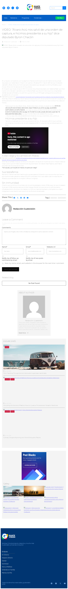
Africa (7, 347)
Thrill (12, 379)
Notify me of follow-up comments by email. (10, 259)
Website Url (51, 247)
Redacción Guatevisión (10, 41)
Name (4, 247)
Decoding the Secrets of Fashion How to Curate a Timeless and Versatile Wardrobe (30, 405)
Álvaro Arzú (54, 197)
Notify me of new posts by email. (34, 259)
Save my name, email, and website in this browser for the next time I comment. (34, 263)
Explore (7, 379)
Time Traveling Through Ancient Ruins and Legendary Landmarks (24, 373)
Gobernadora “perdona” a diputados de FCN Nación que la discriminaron (40, 97)
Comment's (6, 227)
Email (28, 247)
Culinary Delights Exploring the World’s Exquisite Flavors (22, 437)
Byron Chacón (62, 197)
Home (4, 24)
